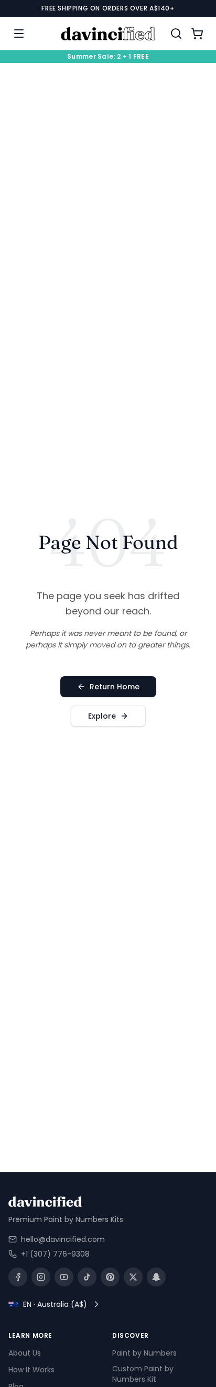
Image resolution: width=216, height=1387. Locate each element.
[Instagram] (40, 1277)
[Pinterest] (110, 1277)
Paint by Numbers (144, 1353)
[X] (133, 1277)
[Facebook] (17, 1277)
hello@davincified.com (63, 1239)
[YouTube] (64, 1277)
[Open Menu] (18, 33)
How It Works (31, 1370)
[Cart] (197, 33)
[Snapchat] (156, 1277)
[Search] (176, 33)
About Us (24, 1353)
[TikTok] (87, 1277)
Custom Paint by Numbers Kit (143, 1374)
